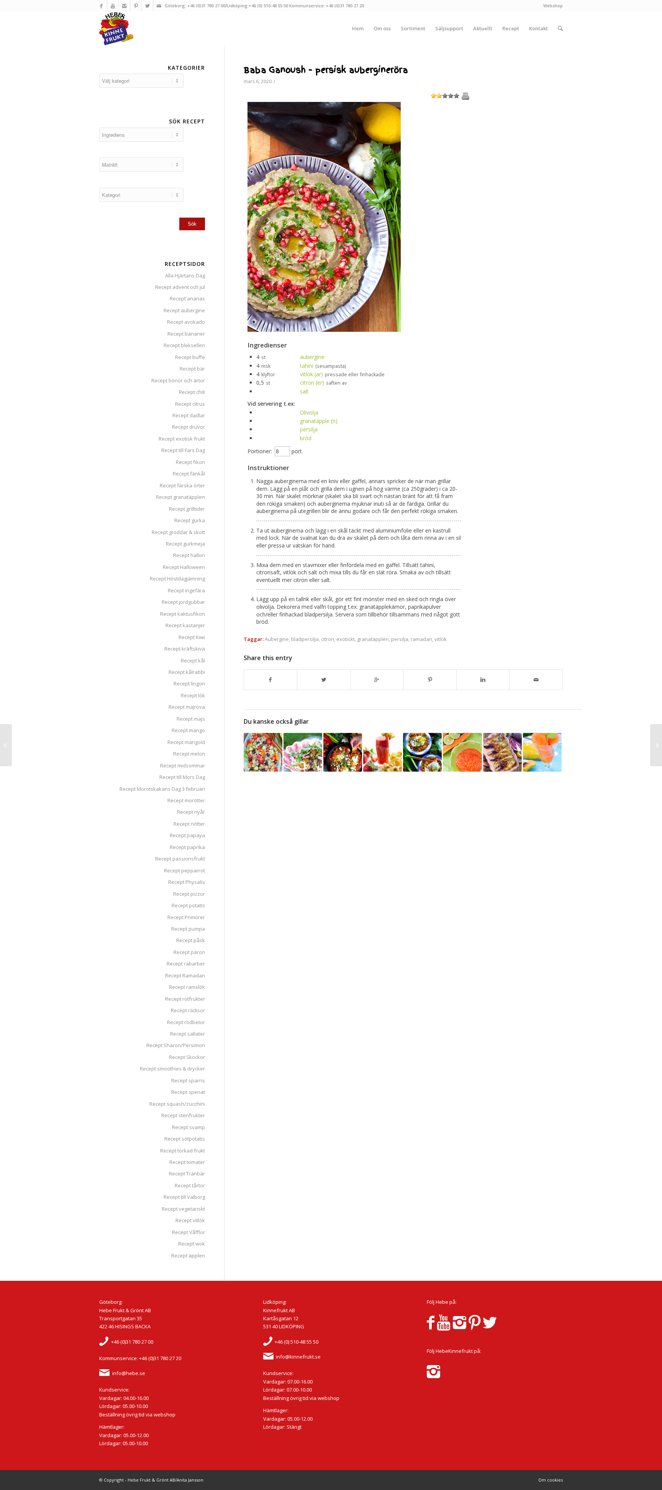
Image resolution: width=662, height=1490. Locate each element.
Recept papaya (187, 835)
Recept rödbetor (186, 1022)
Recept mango (188, 730)
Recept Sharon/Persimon (175, 1045)
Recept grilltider (187, 508)
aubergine (312, 357)
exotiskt (345, 639)
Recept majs (191, 718)
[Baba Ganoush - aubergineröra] (324, 329)
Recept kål (193, 660)
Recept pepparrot (184, 870)
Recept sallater (187, 1033)
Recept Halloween (184, 567)
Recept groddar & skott (178, 532)
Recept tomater (187, 1162)
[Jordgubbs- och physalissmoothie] (382, 752)
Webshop (553, 5)
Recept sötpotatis (184, 1138)
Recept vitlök (190, 1220)
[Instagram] (124, 5)
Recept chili (192, 391)
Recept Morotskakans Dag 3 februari (162, 788)
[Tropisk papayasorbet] (542, 752)
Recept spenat (188, 1091)
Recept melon (189, 753)
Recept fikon (190, 462)
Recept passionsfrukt (180, 858)
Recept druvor (188, 426)
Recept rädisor (188, 1010)
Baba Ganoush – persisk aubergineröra (326, 70)
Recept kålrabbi (187, 672)
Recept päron (189, 952)
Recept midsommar (182, 765)
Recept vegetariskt (183, 1208)
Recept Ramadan (185, 975)
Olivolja (309, 412)
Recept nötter (189, 823)
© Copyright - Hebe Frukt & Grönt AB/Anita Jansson (151, 1480)
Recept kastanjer (185, 625)
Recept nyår (191, 811)
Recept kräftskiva (184, 648)
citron (327, 639)
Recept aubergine (184, 310)
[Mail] (159, 5)
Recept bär (192, 368)
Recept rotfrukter (185, 998)
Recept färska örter (182, 485)
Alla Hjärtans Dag (185, 275)
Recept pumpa (188, 928)
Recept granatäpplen (180, 496)
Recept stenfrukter (183, 1115)
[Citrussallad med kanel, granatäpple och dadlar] (6, 745)
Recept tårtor (190, 1185)
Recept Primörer (186, 917)
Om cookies (550, 1480)
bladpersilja (305, 639)
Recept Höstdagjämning (177, 578)
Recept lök (193, 695)
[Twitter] (147, 5)
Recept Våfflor (188, 1232)
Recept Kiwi (192, 637)
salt (304, 391)
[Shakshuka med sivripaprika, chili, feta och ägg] (342, 752)
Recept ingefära (186, 590)
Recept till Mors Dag (182, 777)
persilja (309, 429)
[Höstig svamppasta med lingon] (302, 752)
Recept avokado (186, 321)
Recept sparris (188, 1080)
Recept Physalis (186, 882)
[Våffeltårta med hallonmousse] (656, 745)
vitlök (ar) (311, 374)
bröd (305, 438)
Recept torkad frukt (182, 1150)
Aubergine (277, 639)
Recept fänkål (189, 473)
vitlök (440, 639)
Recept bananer (186, 333)
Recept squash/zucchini (177, 1103)
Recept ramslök (187, 986)
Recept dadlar (188, 415)
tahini (306, 365)
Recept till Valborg (184, 1196)
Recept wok (191, 1243)
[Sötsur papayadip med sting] (462, 752)
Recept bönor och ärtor (178, 380)
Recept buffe (190, 357)
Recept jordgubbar (183, 601)
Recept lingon (189, 683)
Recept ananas (187, 298)
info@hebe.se (128, 1373)
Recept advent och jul (180, 287)
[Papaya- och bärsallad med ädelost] (263, 752)
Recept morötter (186, 800)
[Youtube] (112, 5)
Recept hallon (189, 555)
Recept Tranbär (187, 1173)
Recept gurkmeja (185, 543)
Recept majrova (187, 706)
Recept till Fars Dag (183, 450)
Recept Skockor (187, 1057)
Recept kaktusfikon (182, 613)
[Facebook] (101, 5)
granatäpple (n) (319, 421)
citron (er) (312, 382)
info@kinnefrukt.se (298, 1356)
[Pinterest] (135, 5)
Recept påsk (190, 940)
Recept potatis (188, 905)
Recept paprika (187, 847)
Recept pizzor (189, 893)
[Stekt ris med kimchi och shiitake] (422, 752)
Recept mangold (186, 742)
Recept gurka (189, 520)
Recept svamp (188, 1127)
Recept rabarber (186, 963)
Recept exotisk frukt (182, 438)
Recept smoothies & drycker (172, 1068)
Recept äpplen (188, 1255)
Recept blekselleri (184, 345)
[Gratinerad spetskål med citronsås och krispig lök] (502, 752)
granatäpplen (373, 639)
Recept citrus (190, 403)
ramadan (421, 639)
